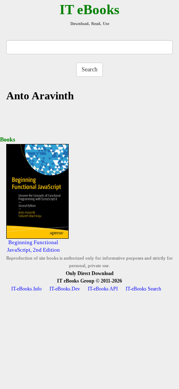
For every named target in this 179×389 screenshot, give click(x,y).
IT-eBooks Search (143, 289)
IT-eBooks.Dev (65, 289)
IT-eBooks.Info (26, 289)
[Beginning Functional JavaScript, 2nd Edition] (37, 191)
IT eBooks (89, 9)
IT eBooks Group (75, 281)
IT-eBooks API (103, 289)
